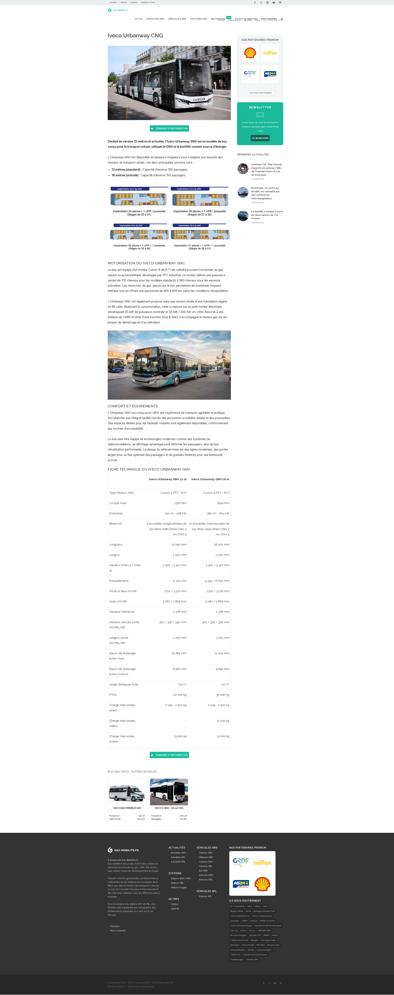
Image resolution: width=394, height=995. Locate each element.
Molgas (254, 940)
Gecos (252, 930)
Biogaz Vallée (236, 911)
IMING (266, 935)
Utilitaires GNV (206, 857)
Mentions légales (116, 986)
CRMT (244, 921)
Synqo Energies (264, 950)
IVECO (275, 935)
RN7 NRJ (261, 945)
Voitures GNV (205, 852)
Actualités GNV (178, 852)
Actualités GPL (178, 857)
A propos (115, 926)
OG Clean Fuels (268, 940)
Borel (248, 911)
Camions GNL (205, 866)
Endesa (253, 921)
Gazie (243, 930)
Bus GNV (203, 870)
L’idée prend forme (239, 940)
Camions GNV (206, 861)
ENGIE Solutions (267, 921)
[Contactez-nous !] (280, 2)
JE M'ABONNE (260, 138)
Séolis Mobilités (237, 950)
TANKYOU (235, 954)
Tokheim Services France (255, 954)
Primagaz (234, 945)
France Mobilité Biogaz (241, 925)
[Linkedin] (267, 2)
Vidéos (124, 3)
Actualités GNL (178, 861)
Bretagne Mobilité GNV (264, 911)
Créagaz (234, 921)
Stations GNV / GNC (181, 878)
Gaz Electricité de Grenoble (268, 925)
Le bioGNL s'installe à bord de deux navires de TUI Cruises (267, 215)
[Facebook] (255, 2)
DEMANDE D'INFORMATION (171, 128)
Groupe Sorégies (238, 935)
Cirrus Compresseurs (262, 916)
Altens (258, 906)
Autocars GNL (206, 879)
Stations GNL (177, 883)
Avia (265, 906)
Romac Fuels (273, 945)
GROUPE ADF (264, 930)
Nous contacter (118, 930)
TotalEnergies (236, 959)
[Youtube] (274, 2)
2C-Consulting (237, 906)
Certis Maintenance (239, 916)
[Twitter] (261, 2)
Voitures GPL (205, 896)
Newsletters (148, 3)
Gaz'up (234, 930)
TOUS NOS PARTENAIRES (260, 93)
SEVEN (251, 950)
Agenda (113, 3)
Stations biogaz (179, 887)
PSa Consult (248, 945)
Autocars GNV (206, 875)
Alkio (249, 906)
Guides (134, 3)
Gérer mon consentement (141, 986)
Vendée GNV (252, 959)
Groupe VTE (255, 935)
